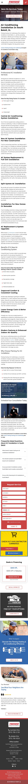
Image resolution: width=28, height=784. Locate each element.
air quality (11, 339)
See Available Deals (13, 16)
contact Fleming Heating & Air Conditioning (13, 435)
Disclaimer (9, 777)
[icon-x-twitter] (15, 766)
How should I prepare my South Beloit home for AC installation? (11, 460)
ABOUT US (13, 660)
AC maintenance (11, 232)
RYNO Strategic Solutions (14, 775)
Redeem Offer (13, 577)
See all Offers (13, 587)
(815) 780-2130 (14, 732)
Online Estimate (14, 553)
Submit (13, 526)
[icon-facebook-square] (12, 766)
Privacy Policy (17, 777)
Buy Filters (9, 548)
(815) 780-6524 (14, 738)
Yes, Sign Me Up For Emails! (14, 522)
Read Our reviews (13, 713)
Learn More (13, 613)
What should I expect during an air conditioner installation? (11, 451)
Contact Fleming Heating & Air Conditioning (11, 47)
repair (8, 239)
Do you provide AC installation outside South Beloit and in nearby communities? (12, 468)
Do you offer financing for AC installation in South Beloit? (13, 476)
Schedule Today (14, 781)
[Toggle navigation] (2, 2)
